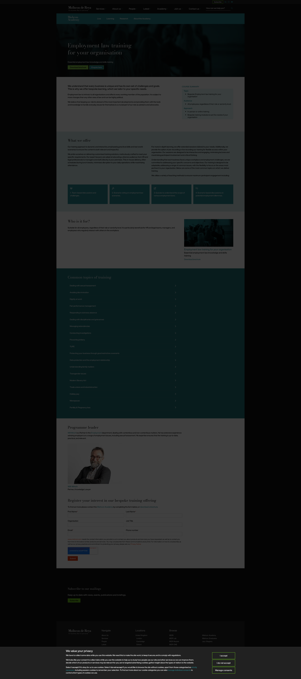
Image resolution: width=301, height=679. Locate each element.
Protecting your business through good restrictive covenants (94, 353)
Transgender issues (78, 373)
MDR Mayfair (174, 641)
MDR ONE (173, 644)
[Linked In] (225, 1)
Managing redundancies (80, 326)
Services (100, 8)
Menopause (75, 400)
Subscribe (218, 2)
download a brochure (149, 506)
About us (116, 8)
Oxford (138, 644)
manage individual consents (179, 670)
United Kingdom (141, 635)
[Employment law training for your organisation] (208, 232)
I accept (223, 655)
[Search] (231, 8)
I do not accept (224, 662)
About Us (105, 635)
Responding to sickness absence (83, 312)
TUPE (72, 346)
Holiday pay (74, 394)
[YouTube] (231, 1)
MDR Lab (172, 638)
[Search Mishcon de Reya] (219, 8)
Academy (161, 8)
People (132, 8)
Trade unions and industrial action (83, 387)
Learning (110, 18)
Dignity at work (76, 299)
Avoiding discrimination (79, 292)
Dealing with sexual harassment (83, 285)
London (139, 638)
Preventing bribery (77, 339)
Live (99, 18)
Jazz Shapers (207, 641)
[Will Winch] (95, 463)
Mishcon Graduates (209, 638)
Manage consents (223, 670)
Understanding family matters (82, 366)
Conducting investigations (80, 333)
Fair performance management (83, 305)
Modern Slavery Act (78, 380)
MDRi (171, 635)
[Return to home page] (79, 9)
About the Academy (142, 18)
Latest (146, 8)
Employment (96, 432)
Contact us (194, 8)
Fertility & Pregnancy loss (80, 407)
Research (124, 18)
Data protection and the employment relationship (90, 360)
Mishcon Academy (105, 506)
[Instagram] (228, 1)
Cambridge (140, 641)
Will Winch (72, 432)
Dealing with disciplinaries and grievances (87, 319)
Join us (177, 8)
